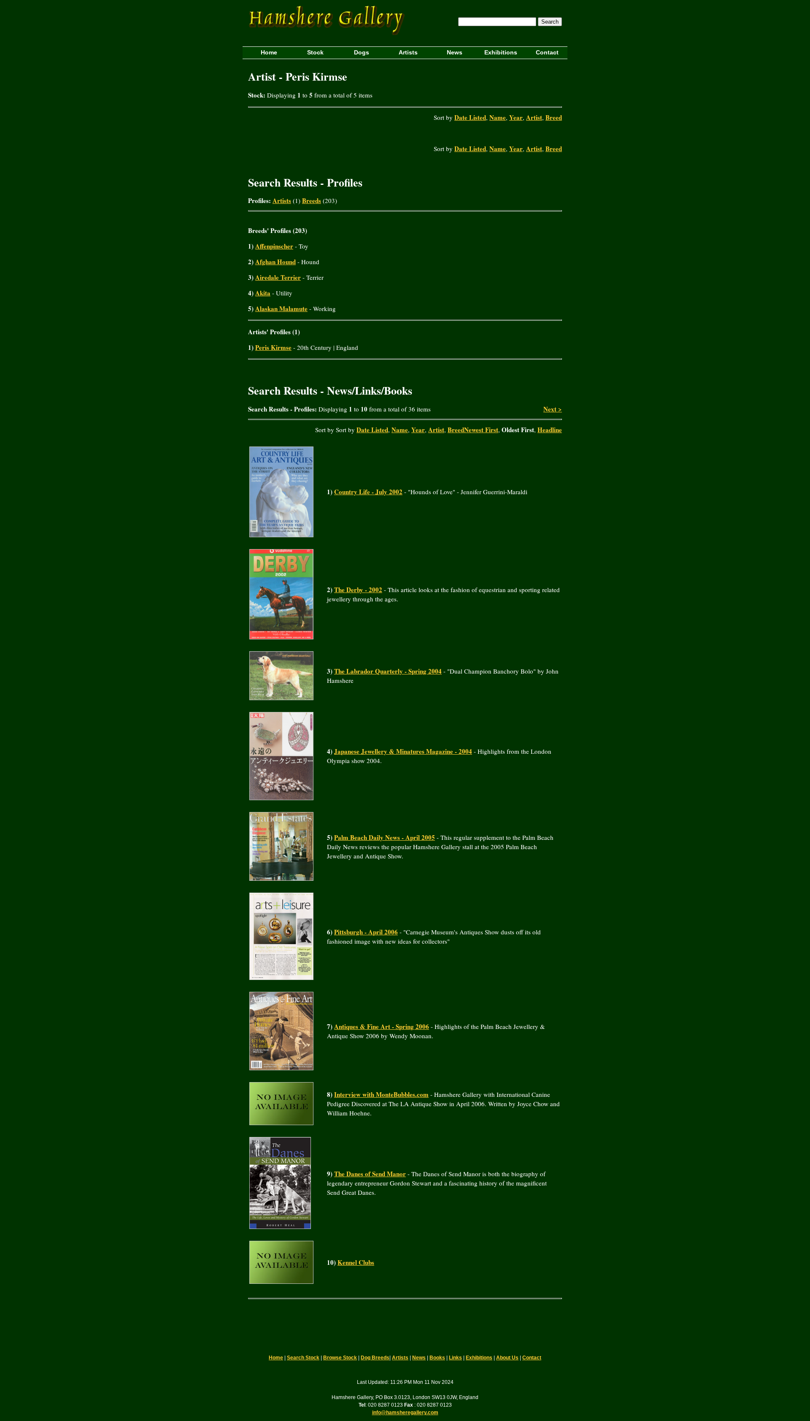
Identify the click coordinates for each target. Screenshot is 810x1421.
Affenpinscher (274, 246)
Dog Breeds (375, 1358)
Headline (549, 429)
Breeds (311, 200)
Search (550, 22)
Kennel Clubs (356, 1262)
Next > (552, 409)
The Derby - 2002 (358, 589)
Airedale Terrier (278, 277)
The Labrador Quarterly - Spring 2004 (388, 671)
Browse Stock (340, 1358)
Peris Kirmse (273, 347)
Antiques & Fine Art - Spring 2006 (381, 1026)
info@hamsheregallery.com (405, 1413)
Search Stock (303, 1358)
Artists (282, 200)
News (419, 1358)
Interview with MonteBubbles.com (381, 1094)
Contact (531, 1358)
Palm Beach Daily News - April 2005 (384, 837)
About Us (507, 1358)
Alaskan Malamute (281, 308)
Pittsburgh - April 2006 (366, 932)
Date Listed (470, 117)
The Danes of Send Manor (370, 1173)
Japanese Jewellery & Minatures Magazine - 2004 (403, 751)
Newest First (481, 429)
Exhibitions (479, 1358)
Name (497, 117)
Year (516, 117)
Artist (534, 117)
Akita (262, 293)
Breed (553, 117)
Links (455, 1358)
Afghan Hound (275, 261)
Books (437, 1358)
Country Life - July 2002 (368, 491)
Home (276, 1358)
